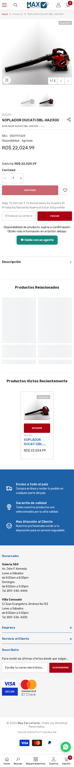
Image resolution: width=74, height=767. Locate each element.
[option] (37, 53)
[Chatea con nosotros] (66, 747)
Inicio (5, 14)
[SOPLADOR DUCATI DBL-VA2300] (37, 408)
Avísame (37, 428)
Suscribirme (60, 667)
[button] (60, 80)
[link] (65, 190)
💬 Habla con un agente (37, 240)
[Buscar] (15, 5)
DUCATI (6, 115)
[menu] (4, 5)
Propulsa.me (48, 732)
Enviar (54, 216)
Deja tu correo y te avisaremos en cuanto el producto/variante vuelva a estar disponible (33, 205)
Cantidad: (9, 170)
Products (17, 14)
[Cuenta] (58, 5)
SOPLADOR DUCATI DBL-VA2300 (34, 442)
